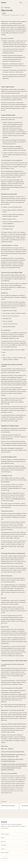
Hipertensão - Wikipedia (7, 748)
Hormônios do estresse (8, 805)
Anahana (3, 2)
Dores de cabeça (7, 210)
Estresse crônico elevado (9, 326)
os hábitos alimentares (9, 585)
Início (2, 7)
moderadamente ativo (17, 499)
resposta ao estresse (11, 177)
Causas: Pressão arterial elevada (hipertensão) (12, 751)
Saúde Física (7, 7)
